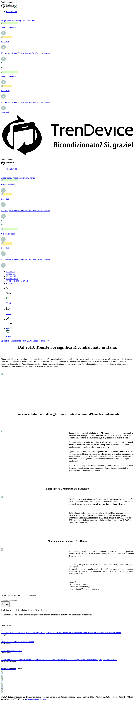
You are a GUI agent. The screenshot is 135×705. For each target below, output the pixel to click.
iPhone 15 (10, 274)
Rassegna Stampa (39, 632)
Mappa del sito (39, 699)
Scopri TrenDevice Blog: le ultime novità (18, 20)
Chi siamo (5, 632)
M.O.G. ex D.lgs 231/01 (75, 659)
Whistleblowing (92, 659)
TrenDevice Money (69, 632)
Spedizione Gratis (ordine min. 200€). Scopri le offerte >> (25, 341)
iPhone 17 (10, 271)
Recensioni (99, 632)
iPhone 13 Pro (12, 279)
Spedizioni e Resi (15, 650)
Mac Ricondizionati (112, 632)
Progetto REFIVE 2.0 (108, 659)
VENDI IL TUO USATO (17, 281)
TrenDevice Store (8, 641)
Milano (19, 641)
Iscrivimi (5, 604)
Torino (24, 641)
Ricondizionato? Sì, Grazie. (20, 632)
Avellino (30, 641)
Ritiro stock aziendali (86, 632)
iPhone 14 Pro (12, 276)
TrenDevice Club (54, 632)
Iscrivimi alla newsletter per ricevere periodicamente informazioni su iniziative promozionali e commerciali (48, 615)
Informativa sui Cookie (45, 659)
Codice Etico (60, 659)
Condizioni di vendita (10, 659)
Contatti (9, 283)
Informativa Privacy (27, 659)
